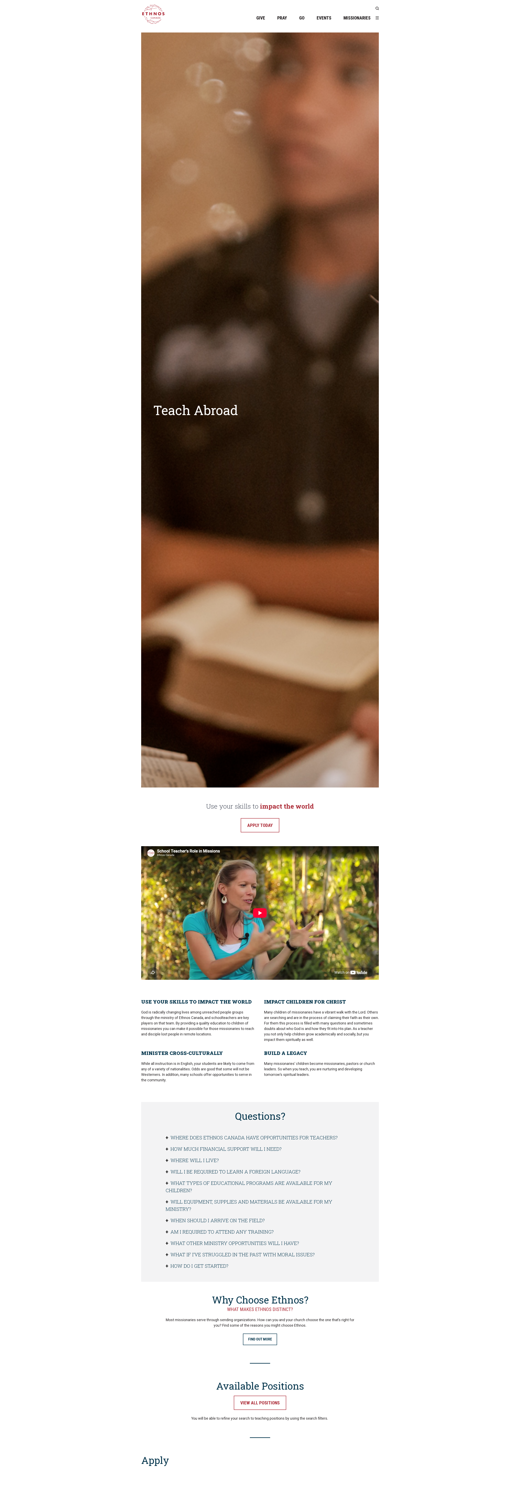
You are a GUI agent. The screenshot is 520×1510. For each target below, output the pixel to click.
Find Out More (260, 1339)
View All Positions (260, 1402)
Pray (282, 18)
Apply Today (260, 825)
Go (301, 18)
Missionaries (356, 18)
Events (324, 18)
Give (260, 18)
